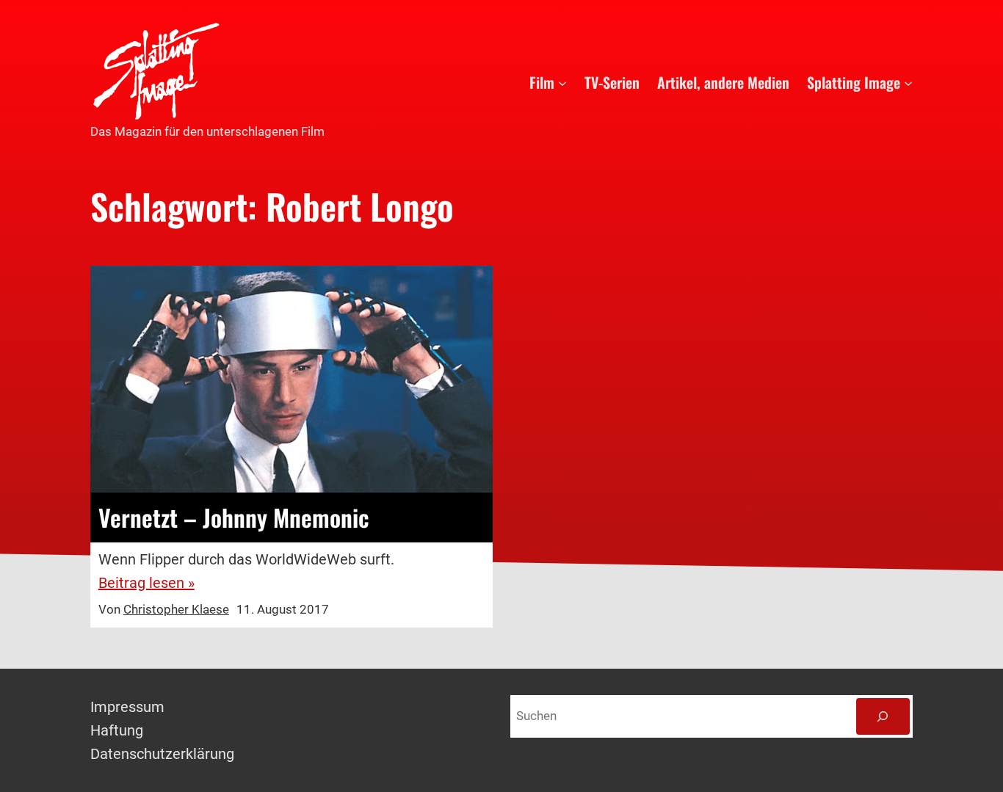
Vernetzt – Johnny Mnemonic (233, 517)
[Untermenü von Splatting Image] (908, 82)
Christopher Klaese (176, 609)
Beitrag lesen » (146, 583)
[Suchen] (883, 716)
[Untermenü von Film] (562, 82)
